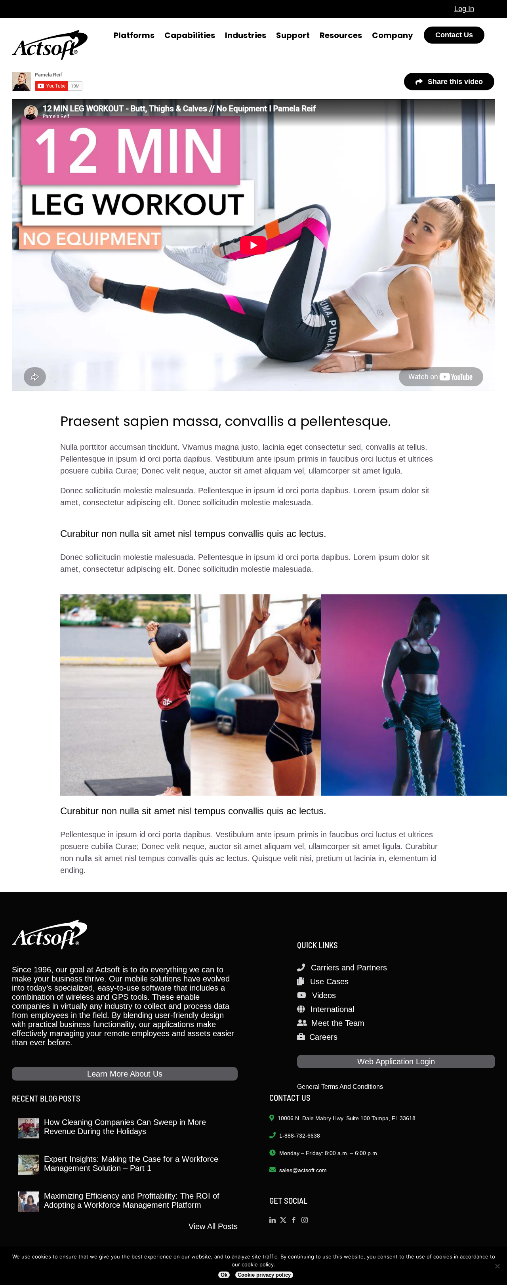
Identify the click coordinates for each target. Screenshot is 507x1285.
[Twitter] (283, 1220)
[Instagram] (304, 1220)
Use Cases (329, 981)
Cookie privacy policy (264, 1275)
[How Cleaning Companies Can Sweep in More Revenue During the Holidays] (28, 1128)
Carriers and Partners (349, 967)
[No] (497, 1266)
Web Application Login (396, 1061)
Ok (224, 1275)
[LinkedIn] (272, 1220)
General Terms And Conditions (340, 1086)
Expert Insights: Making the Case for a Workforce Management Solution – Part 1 (131, 1163)
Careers (323, 1037)
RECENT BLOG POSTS (46, 1098)
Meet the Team (337, 1023)
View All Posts (213, 1226)
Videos (324, 995)
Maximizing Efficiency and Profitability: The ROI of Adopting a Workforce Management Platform (131, 1200)
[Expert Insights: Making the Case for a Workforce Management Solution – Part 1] (28, 1165)
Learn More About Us (124, 1073)
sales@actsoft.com (303, 1170)
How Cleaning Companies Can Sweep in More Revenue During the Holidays (125, 1127)
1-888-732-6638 (299, 1135)
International (332, 1009)
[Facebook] (294, 1220)
